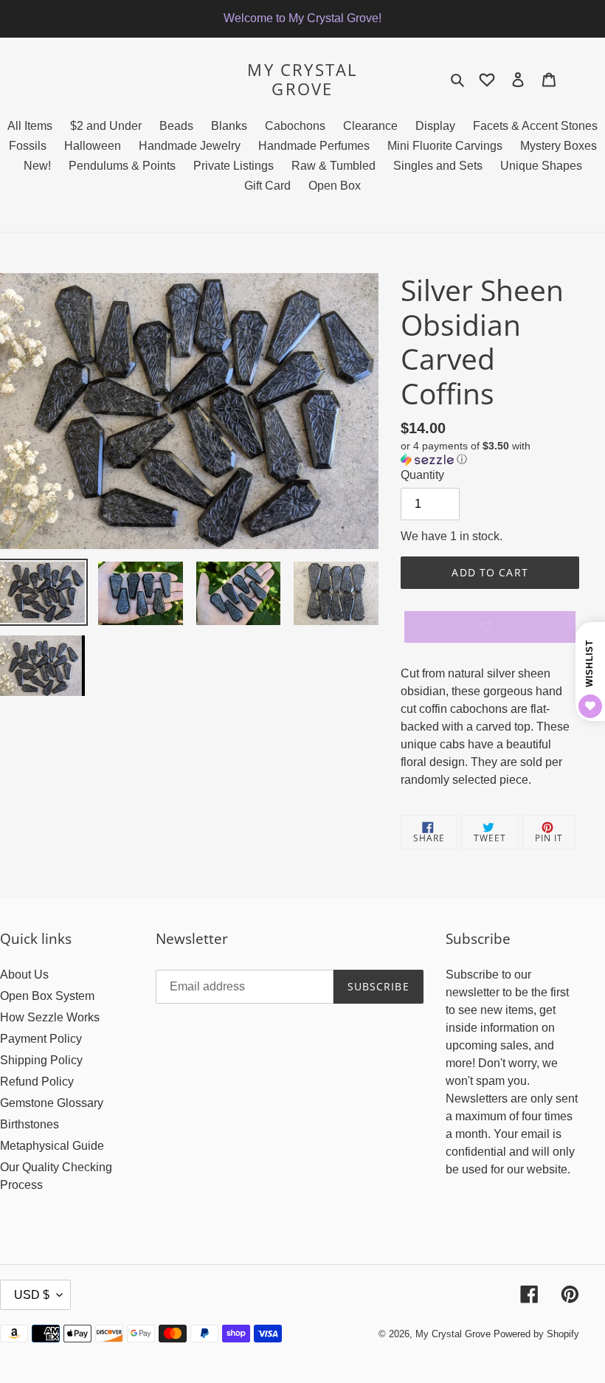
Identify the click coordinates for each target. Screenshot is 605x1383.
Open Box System (47, 996)
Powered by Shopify (536, 1333)
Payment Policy (41, 1038)
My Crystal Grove (302, 79)
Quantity (422, 475)
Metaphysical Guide (52, 1145)
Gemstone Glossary (51, 1103)
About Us (24, 974)
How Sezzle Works (50, 1017)
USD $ (31, 1295)
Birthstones (29, 1124)
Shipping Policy (41, 1060)
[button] (490, 452)
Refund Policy (37, 1081)
